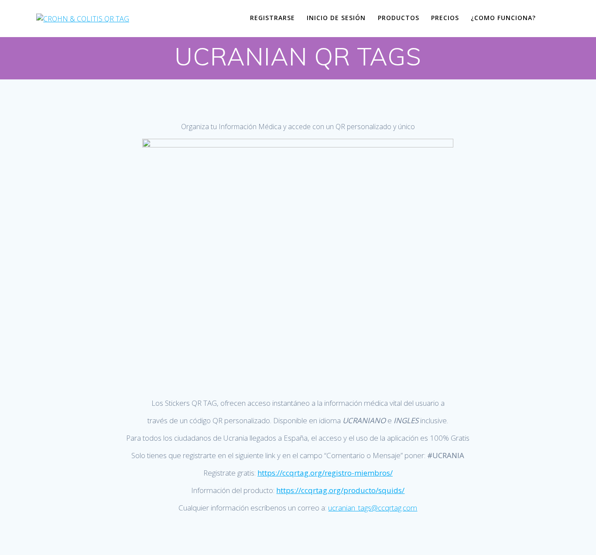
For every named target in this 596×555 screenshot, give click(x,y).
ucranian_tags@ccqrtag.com (372, 508)
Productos (398, 18)
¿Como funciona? (503, 18)
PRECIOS (445, 18)
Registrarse (272, 18)
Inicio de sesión (336, 18)
